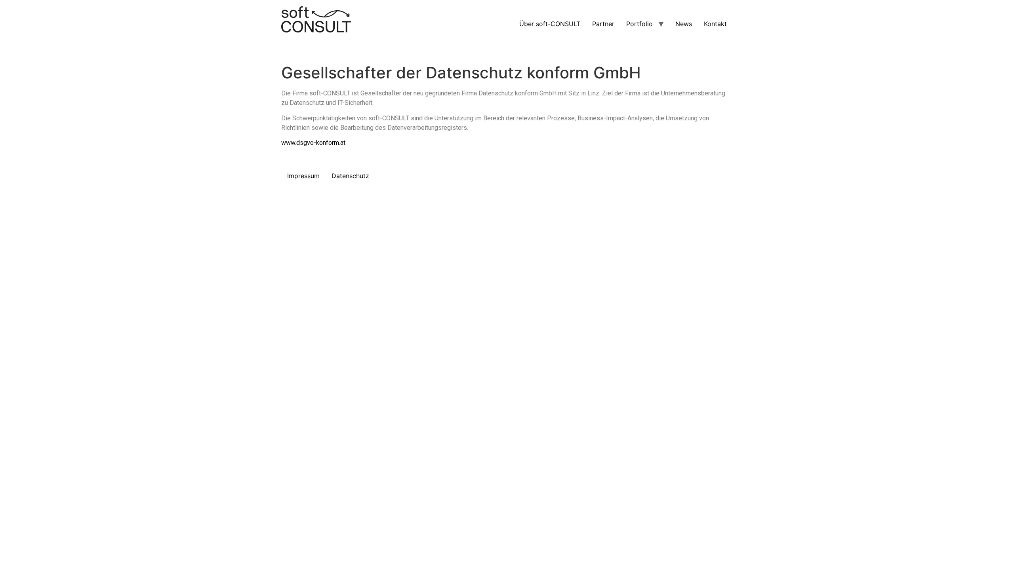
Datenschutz (350, 176)
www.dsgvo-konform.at (313, 142)
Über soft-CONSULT (549, 24)
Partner (603, 24)
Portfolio (639, 24)
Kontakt (715, 24)
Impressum (303, 176)
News (683, 24)
